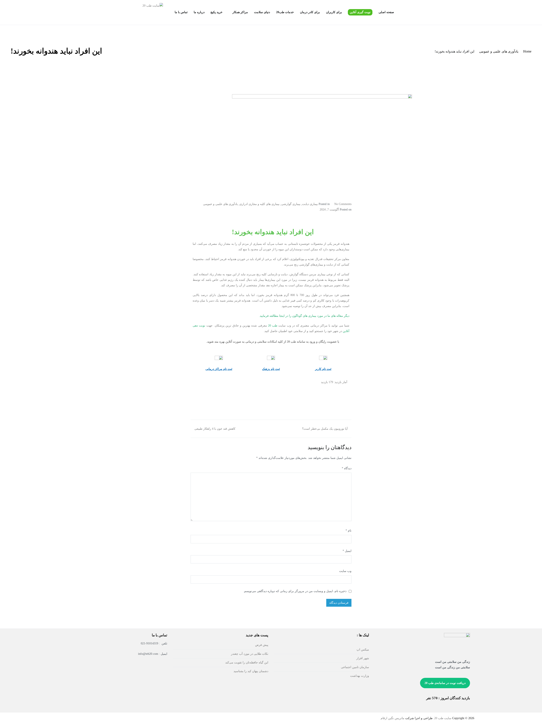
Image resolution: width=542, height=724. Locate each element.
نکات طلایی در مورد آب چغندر (249, 653)
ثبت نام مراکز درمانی (218, 369)
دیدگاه (346, 468)
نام (348, 530)
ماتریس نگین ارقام (392, 718)
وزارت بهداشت (359, 675)
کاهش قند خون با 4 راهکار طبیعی (214, 428)
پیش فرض (261, 644)
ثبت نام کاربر (323, 369)
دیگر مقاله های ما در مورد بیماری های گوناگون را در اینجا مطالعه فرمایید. (304, 315)
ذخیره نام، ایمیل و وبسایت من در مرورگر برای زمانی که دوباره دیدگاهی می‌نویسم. (294, 591)
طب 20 (273, 325)
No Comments (342, 204)
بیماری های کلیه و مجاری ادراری (259, 204)
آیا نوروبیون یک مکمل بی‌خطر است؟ (325, 428)
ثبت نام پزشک (271, 369)
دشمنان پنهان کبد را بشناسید (251, 671)
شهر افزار (362, 658)
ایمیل (347, 550)
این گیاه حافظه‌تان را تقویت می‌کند (246, 662)
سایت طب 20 (442, 718)
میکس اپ (363, 649)
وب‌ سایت (345, 571)
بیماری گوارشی (290, 204)
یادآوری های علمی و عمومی (220, 204)
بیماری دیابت (310, 204)
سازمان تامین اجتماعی (355, 667)
